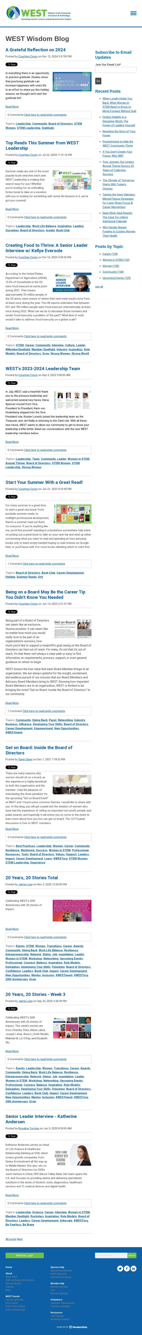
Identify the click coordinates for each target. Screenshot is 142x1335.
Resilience (12, 850)
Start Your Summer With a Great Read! (44, 482)
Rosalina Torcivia (28, 1128)
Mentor (36, 975)
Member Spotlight (43, 349)
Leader (80, 345)
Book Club (63, 230)
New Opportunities (66, 728)
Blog (8, 1290)
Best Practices (25, 846)
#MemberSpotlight (18, 349)
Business (12, 724)
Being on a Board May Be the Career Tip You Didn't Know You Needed (45, 594)
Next (20, 1239)
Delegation (13, 967)
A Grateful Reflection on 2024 (36, 49)
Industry (62, 349)
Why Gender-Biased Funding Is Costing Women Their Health (119, 231)
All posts (11, 1239)
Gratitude (48, 128)
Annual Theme (15, 463)
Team (35, 459)
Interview (57, 345)
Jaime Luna (25, 884)
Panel (52, 720)
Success (41, 850)
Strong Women (60, 353)
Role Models (72, 962)
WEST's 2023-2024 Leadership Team (43, 368)
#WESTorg (60, 858)
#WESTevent (14, 732)
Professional (80, 850)
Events (20, 946)
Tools (24, 854)
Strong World (80, 353)
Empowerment (43, 728)
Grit (40, 577)
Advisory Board (13, 1283)
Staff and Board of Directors (20, 1280)
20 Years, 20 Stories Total (32, 877)
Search (132, 1255)
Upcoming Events (71, 958)
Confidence (13, 971)
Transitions (54, 946)
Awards (78, 946)
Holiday (10, 577)
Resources (13, 854)
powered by (63, 1327)
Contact (10, 1287)
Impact (10, 858)
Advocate (66, 1220)
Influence (25, 724)
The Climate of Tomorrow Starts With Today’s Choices (118, 184)
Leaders (83, 854)
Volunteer (58, 967)
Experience (37, 862)
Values (60, 854)
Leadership (23, 123)
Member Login (24, 1255)
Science (37, 1212)
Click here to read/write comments (45, 114)
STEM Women (61, 463)
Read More (12, 106)
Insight (50, 230)
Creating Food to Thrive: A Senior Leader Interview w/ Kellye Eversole (47, 248)
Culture (70, 345)
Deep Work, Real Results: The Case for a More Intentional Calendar (118, 217)
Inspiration (65, 226)
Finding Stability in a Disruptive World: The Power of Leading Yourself (119, 121)
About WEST (12, 1277)
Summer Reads (27, 577)
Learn (48, 858)
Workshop (35, 958)
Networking (65, 720)
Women (58, 846)
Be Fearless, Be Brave (20, 1224)
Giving (47, 954)
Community (39, 123)
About (9, 1273)
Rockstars (37, 1216)
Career (29, 345)
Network (35, 954)
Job (54, 954)
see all (99, 286)
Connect (29, 962)
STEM (20, 345)
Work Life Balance (44, 226)
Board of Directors (60, 123)
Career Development (70, 572)
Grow (45, 353)
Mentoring (27, 850)
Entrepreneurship (17, 954)
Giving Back (40, 720)
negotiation (66, 954)
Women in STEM (78, 459)
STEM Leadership (28, 128)
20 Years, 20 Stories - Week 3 (35, 994)
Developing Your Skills (47, 724)
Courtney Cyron (28, 56)
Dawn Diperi (25, 759)
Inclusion (48, 975)
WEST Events (13, 1296)
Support (71, 854)
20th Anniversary (17, 979)
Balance (41, 962)
